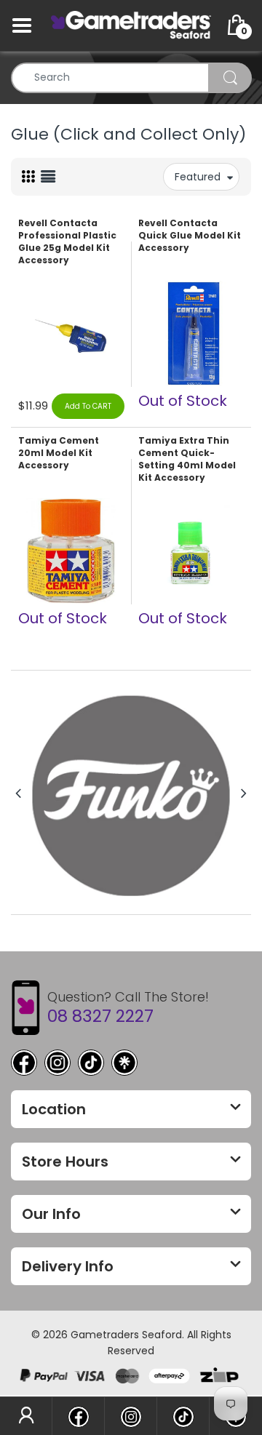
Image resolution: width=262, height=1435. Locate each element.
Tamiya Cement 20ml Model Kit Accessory (58, 453)
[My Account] (26, 1416)
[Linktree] (124, 1063)
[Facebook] (24, 1063)
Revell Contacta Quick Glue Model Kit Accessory (189, 235)
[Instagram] (57, 1063)
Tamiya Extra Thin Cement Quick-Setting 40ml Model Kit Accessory (187, 459)
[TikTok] (91, 1063)
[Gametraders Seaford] (131, 24)
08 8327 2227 (100, 1016)
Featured (198, 176)
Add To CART (88, 406)
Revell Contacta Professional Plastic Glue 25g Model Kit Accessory (67, 241)
